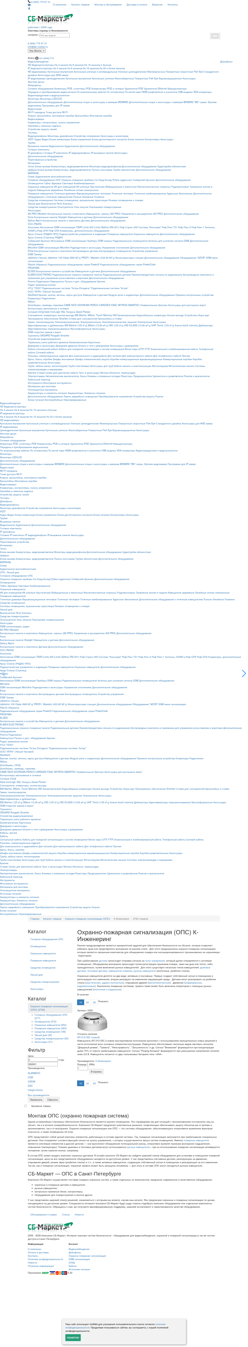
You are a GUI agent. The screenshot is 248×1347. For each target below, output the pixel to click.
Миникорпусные (156, 71)
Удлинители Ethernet (155, 88)
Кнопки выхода (175, 315)
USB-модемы (185, 92)
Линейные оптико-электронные (81, 190)
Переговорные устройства (42, 159)
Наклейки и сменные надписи (44, 125)
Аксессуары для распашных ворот (187, 305)
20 (87, 1002)
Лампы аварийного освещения (81, 396)
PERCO (94, 305)
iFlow (30, 251)
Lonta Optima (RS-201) (106, 227)
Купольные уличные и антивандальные (95, 71)
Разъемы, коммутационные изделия (48, 355)
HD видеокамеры (37, 71)
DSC (30, 1085)
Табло (47, 183)
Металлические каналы (182, 366)
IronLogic (55, 311)
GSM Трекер (35, 254)
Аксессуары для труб (101, 366)
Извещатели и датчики (80, 217)
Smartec (64, 335)
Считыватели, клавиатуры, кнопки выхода (51, 315)
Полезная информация (41, 1266)
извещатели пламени (120, 970)
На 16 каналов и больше (97, 64)
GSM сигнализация (79, 1259)
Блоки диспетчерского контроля (109, 139)
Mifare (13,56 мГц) (98, 325)
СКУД (72, 1262)
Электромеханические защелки (119, 322)
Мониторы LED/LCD (51, 98)
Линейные (87, 196)
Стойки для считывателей (83, 318)
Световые (67, 183)
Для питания (114, 355)
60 (94, 1002)
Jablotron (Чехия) (37, 257)
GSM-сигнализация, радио (15, 626)
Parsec (86, 311)
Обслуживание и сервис (43, 1214)
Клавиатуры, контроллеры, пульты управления (54, 122)
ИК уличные (82, 186)
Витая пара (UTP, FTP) (137, 349)
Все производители (38, 1095)
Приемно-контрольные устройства (194, 294)
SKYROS (122, 305)
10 (80, 1002)
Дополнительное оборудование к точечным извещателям (171, 599)
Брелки (101, 281)
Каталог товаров (80, 4)
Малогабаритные (124, 78)
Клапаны (68, 203)
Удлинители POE (134, 88)
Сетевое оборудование (41, 88)
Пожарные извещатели (40, 193)
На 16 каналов (91, 68)
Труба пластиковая (78, 366)
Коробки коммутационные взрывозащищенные (136, 359)
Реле (59, 203)
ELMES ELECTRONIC (40, 274)
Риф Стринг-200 (129, 227)
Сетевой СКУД (36, 311)
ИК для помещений (65, 186)
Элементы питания (94, 393)
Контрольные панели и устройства (55, 271)
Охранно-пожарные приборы (77, 179)
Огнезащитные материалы (43, 389)
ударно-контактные (112, 982)
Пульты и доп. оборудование (81, 281)
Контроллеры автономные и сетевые (48, 308)
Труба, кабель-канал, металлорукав (47, 366)
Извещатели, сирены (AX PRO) (103, 213)
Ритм (30, 217)
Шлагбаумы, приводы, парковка (45, 305)
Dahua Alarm (35, 220)
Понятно (73, 1337)
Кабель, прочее (8, 832)
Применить (36, 1099)
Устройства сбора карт (196, 315)
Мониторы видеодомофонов (105, 166)
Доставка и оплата (137, 4)
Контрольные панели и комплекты (66, 213)
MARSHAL (33, 173)
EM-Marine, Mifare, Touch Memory (93, 315)
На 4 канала (61, 64)
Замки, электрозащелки (41, 322)
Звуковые (56, 183)
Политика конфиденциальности (45, 1259)
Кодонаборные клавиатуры (151, 315)
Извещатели (57, 281)
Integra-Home (35, 1090)
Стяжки (41, 372)
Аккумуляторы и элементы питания (47, 393)
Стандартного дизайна (168, 423)
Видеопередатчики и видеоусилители (49, 95)
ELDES (31, 271)
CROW (31, 1081)
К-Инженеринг (103, 1061)
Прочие (186, 355)
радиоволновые (86, 986)
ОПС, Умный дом (9, 572)
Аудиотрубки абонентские (171, 166)
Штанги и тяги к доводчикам (93, 345)
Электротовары (36, 376)
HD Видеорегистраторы (41, 64)
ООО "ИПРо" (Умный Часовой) (45, 291)
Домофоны (226, 61)
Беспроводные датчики (85, 251)
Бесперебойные (54, 399)
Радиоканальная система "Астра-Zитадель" (66, 288)
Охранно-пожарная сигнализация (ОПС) (87, 918)
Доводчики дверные (67, 345)
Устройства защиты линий (42, 129)
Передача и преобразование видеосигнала (52, 92)
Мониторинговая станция (129, 257)
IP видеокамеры (37, 78)
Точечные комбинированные (150, 193)
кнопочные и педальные (106, 989)
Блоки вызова (42, 166)
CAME (67, 305)
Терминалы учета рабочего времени (48, 342)
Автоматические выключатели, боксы (66, 376)
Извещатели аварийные (50, 190)
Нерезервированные (74, 399)
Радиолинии (48, 298)
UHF (153, 325)
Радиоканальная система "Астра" (109, 288)
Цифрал (32, 169)
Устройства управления (145, 251)
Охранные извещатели (40, 186)
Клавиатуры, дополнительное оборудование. (85, 230)
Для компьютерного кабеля (137, 355)
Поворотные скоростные (179, 71)
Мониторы (33, 98)
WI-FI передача (36, 112)
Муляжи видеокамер (155, 464)
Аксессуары (189, 78)
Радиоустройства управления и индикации (83, 234)
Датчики (85, 220)
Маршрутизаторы (177, 88)
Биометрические (126, 315)
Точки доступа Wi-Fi (57, 112)
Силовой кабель (45, 352)
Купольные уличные (103, 78)
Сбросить (52, 1099)
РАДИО (59, 237)
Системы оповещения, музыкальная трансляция (81, 200)
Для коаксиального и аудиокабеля (88, 355)
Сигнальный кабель (47, 349)
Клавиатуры (34, 298)
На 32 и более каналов (112, 68)
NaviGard (33, 294)
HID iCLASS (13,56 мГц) (137, 325)
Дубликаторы (206, 325)
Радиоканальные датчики (117, 274)
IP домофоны (35, 152)
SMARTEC (134, 305)
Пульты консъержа (102, 169)
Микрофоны (34, 85)
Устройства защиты (144, 396)
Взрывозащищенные (170, 78)
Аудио (37, 139)
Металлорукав (160, 366)
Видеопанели (56, 146)
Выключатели (48, 203)
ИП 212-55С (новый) (88, 1037)
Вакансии (157, 4)
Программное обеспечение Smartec (48, 318)
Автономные (185, 193)
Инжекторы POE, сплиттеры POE (72, 88)
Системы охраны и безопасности (48, 30)
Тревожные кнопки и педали (151, 592)
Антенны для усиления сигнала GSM (168, 240)
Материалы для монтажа (42, 386)
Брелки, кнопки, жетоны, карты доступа (60, 294)
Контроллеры (152, 139)
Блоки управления (81, 139)
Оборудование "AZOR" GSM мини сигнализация (159, 704)
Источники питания (10, 893)
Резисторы (126, 376)
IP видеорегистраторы (40, 68)
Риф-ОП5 (42, 230)
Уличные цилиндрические (132, 71)
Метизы (104, 372)
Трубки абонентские (124, 169)
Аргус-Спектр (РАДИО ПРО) (43, 234)
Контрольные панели (46, 217)
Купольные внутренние (60, 71)
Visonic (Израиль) (37, 264)
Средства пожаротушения (42, 207)
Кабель (32, 349)
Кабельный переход (39, 379)
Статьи (66, 1214)
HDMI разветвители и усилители (159, 92)
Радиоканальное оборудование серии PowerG (73, 264)
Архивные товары (41, 1106)
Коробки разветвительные (154, 853)
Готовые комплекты (38, 149)
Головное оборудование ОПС (44, 179)
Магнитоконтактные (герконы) (154, 186)
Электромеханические (67, 322)
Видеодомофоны (37, 136)
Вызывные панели (38, 146)
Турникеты (33, 335)
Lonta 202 (88, 227)
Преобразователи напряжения (116, 396)
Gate (47, 311)
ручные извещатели (145, 970)
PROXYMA (33, 267)
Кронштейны (82, 115)
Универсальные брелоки (153, 305)
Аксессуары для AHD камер (53, 75)
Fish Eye (198, 71)
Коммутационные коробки (177, 359)
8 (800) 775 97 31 (40, 2)
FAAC (114, 305)
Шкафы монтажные (63, 359)
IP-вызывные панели (102, 152)
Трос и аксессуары (89, 372)
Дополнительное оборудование (45, 102)
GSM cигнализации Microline (54, 247)
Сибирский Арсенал (144, 179)
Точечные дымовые (65, 193)
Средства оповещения (40, 200)
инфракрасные (193, 982)
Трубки (31, 142)
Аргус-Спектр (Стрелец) (41, 237)
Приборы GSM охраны (99, 240)
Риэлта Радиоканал (39, 281)
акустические (93, 982)
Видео (45, 139)
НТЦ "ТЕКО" (34, 288)
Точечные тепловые (123, 193)
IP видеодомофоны (79, 152)
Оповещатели (35, 183)
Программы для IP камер (56, 105)
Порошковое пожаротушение (105, 207)
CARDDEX (104, 305)
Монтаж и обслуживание (108, 4)
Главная (34, 918)
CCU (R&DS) (35, 223)
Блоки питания (136, 139)
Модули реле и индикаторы (123, 294)
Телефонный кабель (173, 839)
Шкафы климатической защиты (92, 359)
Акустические (97, 186)
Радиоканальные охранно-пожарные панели (77, 274)
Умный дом (34, 203)
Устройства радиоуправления (44, 338)
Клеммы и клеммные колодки (103, 376)
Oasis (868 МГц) (72, 257)
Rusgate (55, 335)
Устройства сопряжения (86, 136)
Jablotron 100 (55, 257)
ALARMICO (34, 1073)
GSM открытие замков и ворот (44, 332)
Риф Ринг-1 (197, 227)
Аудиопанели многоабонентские (53, 176)
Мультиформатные (80, 328)
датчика (103, 960)
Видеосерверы (36, 119)
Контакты (173, 4)
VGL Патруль (68, 311)
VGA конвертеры (202, 92)
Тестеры (32, 132)
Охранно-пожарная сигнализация (87, 1255)
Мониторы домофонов (60, 136)
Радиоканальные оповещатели (130, 240)
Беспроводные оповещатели (115, 251)
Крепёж (32, 372)
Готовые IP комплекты (56, 152)
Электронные (144, 322)
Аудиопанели (71, 146)
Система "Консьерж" (150, 227)
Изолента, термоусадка (122, 372)
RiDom (31, 301)
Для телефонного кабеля (167, 355)
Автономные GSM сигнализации (68, 240)
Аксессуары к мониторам (114, 136)
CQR (30, 1077)
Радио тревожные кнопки (42, 284)
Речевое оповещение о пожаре (125, 200)
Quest (79, 311)
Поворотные (141, 78)
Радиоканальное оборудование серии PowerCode (128, 264)
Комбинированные (84, 183)
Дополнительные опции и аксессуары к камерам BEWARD (96, 102)
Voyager (62, 217)
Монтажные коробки (101, 115)
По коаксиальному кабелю (91, 92)
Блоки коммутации (59, 139)
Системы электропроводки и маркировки (149, 859)
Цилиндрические (55, 78)
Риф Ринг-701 (169, 227)
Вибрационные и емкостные (121, 186)
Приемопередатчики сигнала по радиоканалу (157, 274)
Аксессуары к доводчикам (124, 345)
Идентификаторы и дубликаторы (46, 325)
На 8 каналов (76, 64)
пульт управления (155, 960)
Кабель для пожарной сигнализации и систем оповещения (91, 349)
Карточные (94, 342)
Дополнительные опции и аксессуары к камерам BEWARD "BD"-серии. (168, 102)
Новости (79, 1214)
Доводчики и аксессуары (41, 345)
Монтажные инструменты (57, 382)
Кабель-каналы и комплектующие (132, 366)
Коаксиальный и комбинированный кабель (174, 349)
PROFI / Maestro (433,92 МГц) (98, 257)
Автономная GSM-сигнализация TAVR (61, 227)
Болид (108, 179)
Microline (32, 247)
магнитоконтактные (159, 982)
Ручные (77, 196)
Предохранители (142, 376)
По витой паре (133, 92)
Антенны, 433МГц (175, 656)
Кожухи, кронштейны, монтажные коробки (51, 115)
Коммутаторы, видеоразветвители (70, 166)
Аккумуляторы (75, 393)
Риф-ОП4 (54, 230)
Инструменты (35, 382)
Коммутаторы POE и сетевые (107, 88)
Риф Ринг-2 (184, 227)
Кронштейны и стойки (110, 318)
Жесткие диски (36, 81)
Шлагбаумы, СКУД (10, 765)
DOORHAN (83, 305)
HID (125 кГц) (116, 325)
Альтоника (33, 227)
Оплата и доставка (38, 1252)
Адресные (172, 193)
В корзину (96, 1071)
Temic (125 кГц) (165, 325)
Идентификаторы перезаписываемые (49, 328)
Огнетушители (65, 207)
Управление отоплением (116, 247)
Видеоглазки (35, 108)
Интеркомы (34, 163)
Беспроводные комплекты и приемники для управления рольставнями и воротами (177, 727)
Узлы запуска (81, 207)
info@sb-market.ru (38, 46)
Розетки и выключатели (197, 376)
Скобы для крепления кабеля (61, 372)
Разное (159, 396)
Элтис (31, 166)
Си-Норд (99, 179)
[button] (244, 673)
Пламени (99, 196)
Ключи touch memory (186, 325)
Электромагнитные (90, 322)
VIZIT (31, 139)
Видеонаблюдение (38, 61)
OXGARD (45, 335)
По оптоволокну (115, 92)
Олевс (31, 176)
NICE (74, 305)
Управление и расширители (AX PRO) (142, 213)
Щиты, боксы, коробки (40, 359)
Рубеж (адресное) (122, 179)
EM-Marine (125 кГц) (76, 325)
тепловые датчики (97, 970)
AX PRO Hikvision (37, 213)
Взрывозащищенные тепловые (94, 193)
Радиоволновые (180, 186)
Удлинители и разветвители (168, 376)
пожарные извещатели (196, 1140)
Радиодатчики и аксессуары (85, 247)
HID (115, 315)
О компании (59, 4)
